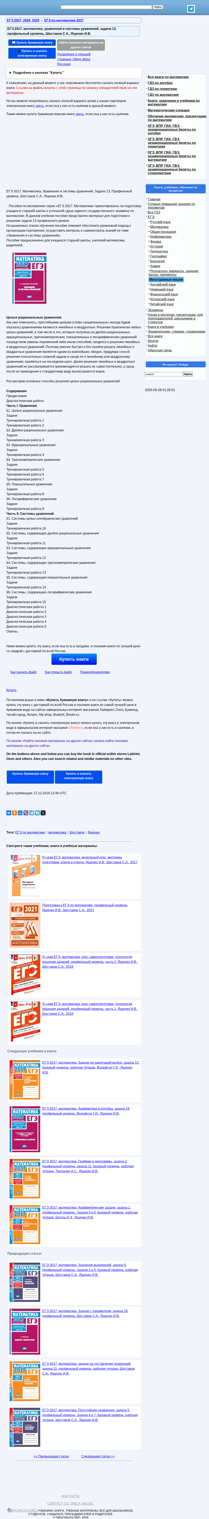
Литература (159, 251)
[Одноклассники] (14, 812)
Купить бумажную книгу (30, 773)
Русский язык (160, 222)
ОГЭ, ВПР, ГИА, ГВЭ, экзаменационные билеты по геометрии (172, 142)
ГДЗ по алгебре (160, 83)
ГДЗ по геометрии (162, 89)
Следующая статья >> (98, 1456)
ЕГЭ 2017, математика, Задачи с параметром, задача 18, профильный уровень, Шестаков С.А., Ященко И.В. (85, 1313)
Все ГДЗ (154, 212)
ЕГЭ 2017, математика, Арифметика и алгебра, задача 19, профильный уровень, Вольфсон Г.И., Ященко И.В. (86, 1111)
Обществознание (163, 231)
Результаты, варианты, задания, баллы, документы (174, 272)
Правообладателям (95, 672)
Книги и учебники (161, 327)
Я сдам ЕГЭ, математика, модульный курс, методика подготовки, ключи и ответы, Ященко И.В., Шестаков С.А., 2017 (90, 860)
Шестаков (77, 832)
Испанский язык (162, 299)
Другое (153, 341)
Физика (155, 241)
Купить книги (74, 659)
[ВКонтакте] (8, 812)
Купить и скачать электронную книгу (78, 776)
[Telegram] (31, 812)
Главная (154, 199)
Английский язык (163, 284)
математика (57, 832)
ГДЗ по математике (163, 94)
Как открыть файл (58, 672)
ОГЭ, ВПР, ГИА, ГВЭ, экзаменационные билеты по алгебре (172, 129)
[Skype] (37, 812)
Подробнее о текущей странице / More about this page (74, 59)
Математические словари (168, 110)
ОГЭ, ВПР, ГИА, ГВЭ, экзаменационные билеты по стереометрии (172, 169)
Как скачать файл (23, 672)
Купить (11, 690)
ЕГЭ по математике (30, 832)
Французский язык (164, 294)
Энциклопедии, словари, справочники (176, 331)
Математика (159, 227)
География (158, 256)
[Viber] (25, 812)
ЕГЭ (151, 217)
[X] (43, 812)
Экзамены (155, 310)
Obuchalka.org (22, 1510)
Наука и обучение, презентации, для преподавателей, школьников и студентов (175, 318)
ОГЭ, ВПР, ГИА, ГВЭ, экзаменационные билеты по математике (172, 156)
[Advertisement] (41, 154)
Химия (155, 266)
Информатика (160, 236)
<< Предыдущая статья (51, 1456)
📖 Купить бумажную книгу (32, 42)
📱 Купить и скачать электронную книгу (32, 53)
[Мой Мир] (20, 812)
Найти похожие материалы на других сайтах (81, 45)
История (156, 246)
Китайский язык (162, 304)
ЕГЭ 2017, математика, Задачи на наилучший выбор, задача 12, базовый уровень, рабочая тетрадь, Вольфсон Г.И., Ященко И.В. (90, 1067)
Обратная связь (160, 350)
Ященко (94, 832)
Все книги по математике (168, 77)
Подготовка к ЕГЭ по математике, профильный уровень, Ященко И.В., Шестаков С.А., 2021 (85, 907)
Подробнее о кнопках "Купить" (38, 72)
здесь (40, 106)
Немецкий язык (161, 289)
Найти (152, 345)
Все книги (155, 336)
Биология (157, 261)
